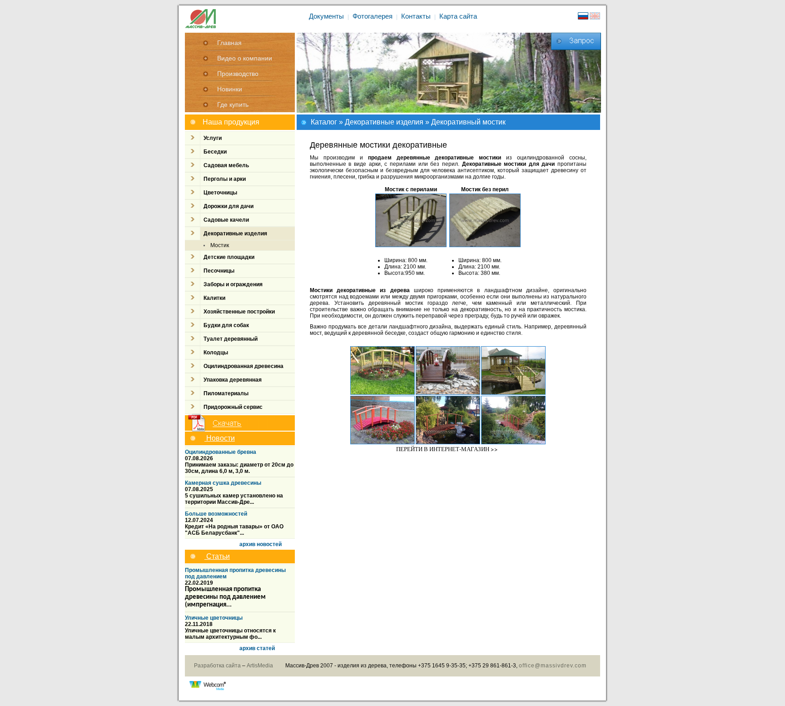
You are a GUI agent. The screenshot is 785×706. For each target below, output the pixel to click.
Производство (237, 73)
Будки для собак (226, 325)
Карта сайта (458, 16)
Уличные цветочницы (214, 618)
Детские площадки (229, 257)
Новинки (229, 89)
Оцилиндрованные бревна (220, 452)
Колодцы (216, 352)
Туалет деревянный (231, 339)
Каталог (324, 122)
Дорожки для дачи (228, 206)
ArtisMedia (260, 665)
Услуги (213, 138)
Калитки (214, 298)
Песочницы (219, 271)
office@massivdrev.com (552, 665)
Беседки (215, 152)
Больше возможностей (216, 514)
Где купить (232, 104)
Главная (229, 42)
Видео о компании (244, 58)
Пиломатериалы (226, 393)
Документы (326, 16)
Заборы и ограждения (233, 284)
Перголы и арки (225, 179)
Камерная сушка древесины (223, 483)
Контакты (416, 16)
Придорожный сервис (233, 407)
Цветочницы (220, 192)
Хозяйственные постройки (239, 311)
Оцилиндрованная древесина (243, 366)
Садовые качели (226, 220)
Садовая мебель (226, 165)
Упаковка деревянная (233, 380)
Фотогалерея (372, 16)
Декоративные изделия (384, 122)
